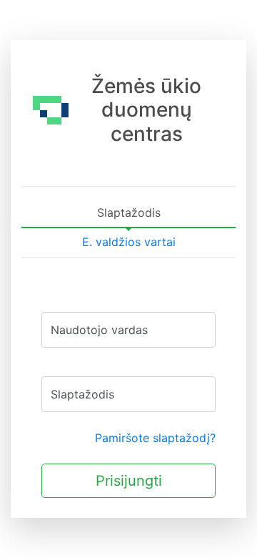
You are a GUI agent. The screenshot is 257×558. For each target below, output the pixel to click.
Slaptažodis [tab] (129, 212)
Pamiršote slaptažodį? (155, 438)
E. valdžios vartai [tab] (129, 242)
